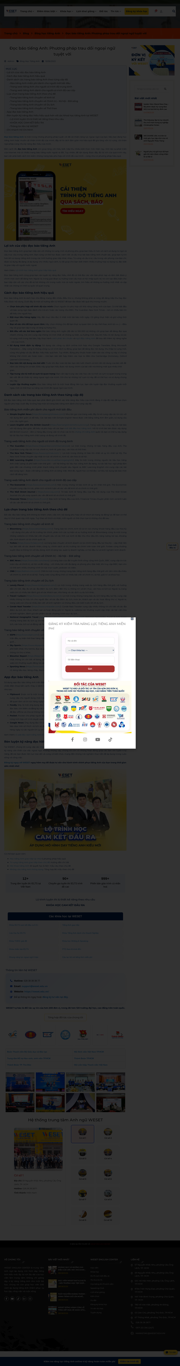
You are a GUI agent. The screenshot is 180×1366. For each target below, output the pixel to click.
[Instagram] (85, 739)
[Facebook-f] (72, 739)
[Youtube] (98, 739)
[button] (132, 618)
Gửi (90, 669)
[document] (90, 683)
